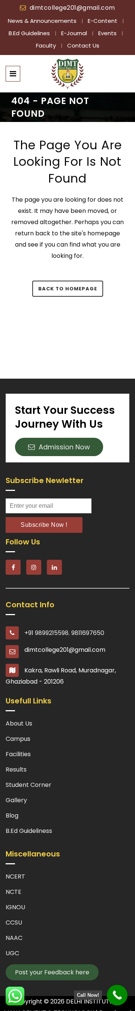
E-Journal (74, 33)
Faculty (46, 45)
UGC (12, 953)
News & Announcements (43, 21)
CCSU (14, 922)
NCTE (13, 892)
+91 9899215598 (46, 633)
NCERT (15, 876)
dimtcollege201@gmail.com (72, 7)
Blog (12, 815)
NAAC (14, 938)
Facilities (18, 754)
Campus (18, 738)
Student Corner (28, 785)
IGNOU (15, 907)
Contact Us (83, 45)
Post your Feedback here (52, 972)
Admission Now (62, 447)
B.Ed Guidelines (30, 33)
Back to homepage (67, 288)
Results (16, 769)
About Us (19, 723)
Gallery (16, 800)
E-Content (103, 21)
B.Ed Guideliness (29, 831)
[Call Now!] (117, 995)
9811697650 (87, 633)
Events (108, 33)
